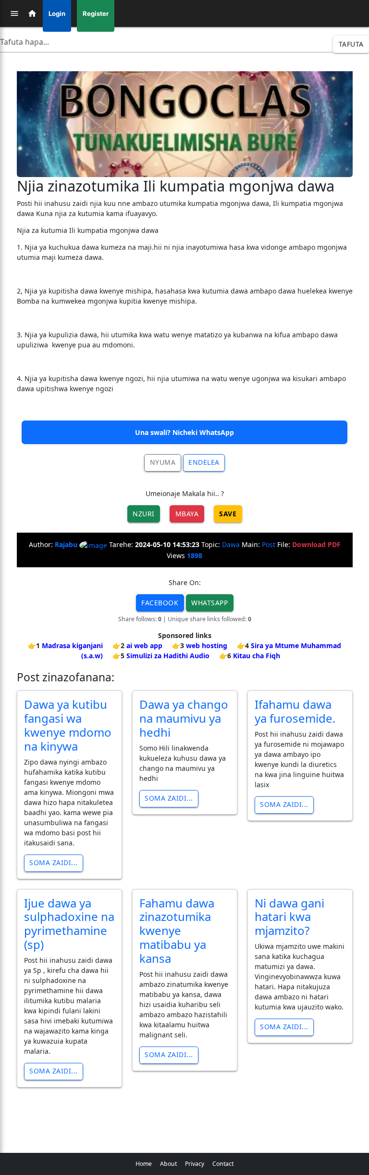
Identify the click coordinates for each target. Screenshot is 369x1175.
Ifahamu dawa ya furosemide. (295, 711)
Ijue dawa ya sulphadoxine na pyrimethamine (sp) (69, 923)
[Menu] (14, 13)
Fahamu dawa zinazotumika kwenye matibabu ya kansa (176, 930)
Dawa (231, 544)
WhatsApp (209, 602)
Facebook (159, 602)
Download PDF (316, 544)
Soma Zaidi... (53, 862)
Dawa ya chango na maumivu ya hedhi (183, 718)
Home (143, 1164)
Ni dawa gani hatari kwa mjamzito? (289, 917)
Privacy (194, 1164)
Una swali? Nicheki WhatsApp (184, 432)
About (168, 1164)
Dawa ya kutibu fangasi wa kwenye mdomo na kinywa (67, 725)
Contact (223, 1164)
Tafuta (351, 44)
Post (268, 544)
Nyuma (163, 462)
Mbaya (187, 513)
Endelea (204, 462)
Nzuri (144, 513)
